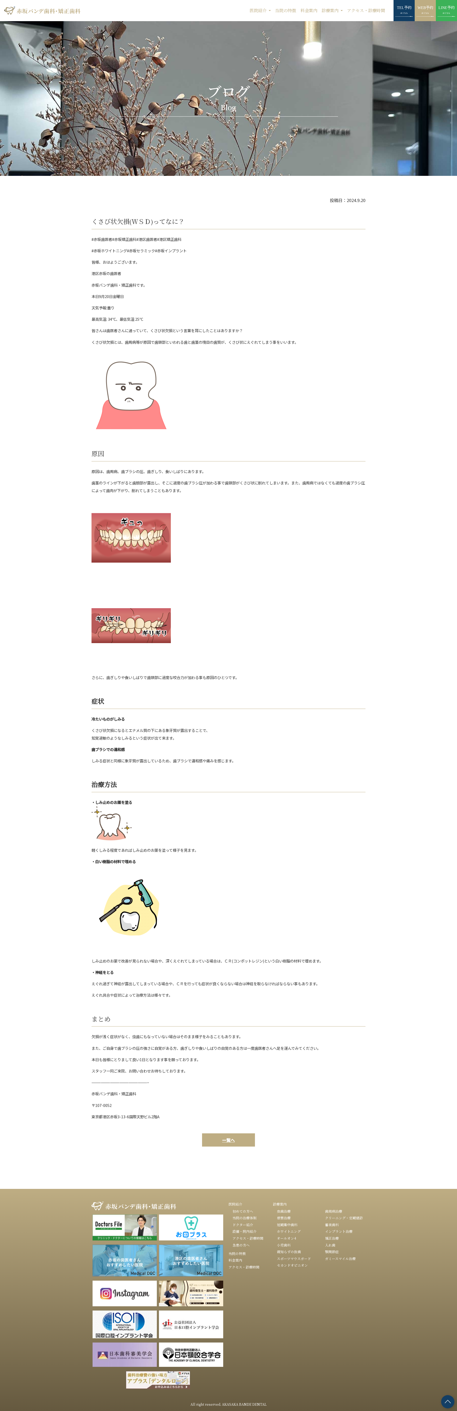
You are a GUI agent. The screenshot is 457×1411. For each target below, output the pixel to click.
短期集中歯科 (287, 1224)
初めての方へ (242, 1211)
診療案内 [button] (331, 10)
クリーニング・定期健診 (344, 1217)
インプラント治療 (339, 1231)
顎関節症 (332, 1251)
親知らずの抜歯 (289, 1251)
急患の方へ (241, 1245)
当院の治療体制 (244, 1217)
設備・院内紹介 (244, 1231)
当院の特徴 (285, 10)
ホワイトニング (289, 1231)
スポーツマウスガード (294, 1258)
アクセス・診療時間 (366, 10)
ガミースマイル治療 (340, 1258)
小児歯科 (284, 1245)
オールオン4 (286, 1238)
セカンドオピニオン (292, 1265)
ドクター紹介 (242, 1224)
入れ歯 (330, 1245)
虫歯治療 (284, 1211)
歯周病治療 (333, 1211)
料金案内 (308, 10)
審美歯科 (332, 1224)
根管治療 (284, 1217)
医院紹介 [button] (259, 10)
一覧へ (228, 1140)
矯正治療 (332, 1238)
